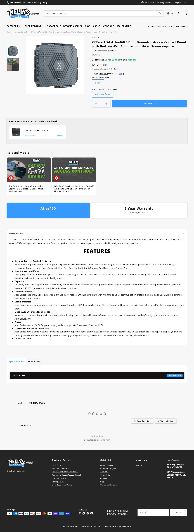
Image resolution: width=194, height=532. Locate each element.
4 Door (99, 83)
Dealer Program (107, 465)
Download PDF (174, 375)
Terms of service (111, 526)
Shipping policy (125, 526)
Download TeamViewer (62, 485)
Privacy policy (68, 526)
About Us (104, 472)
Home (9, 32)
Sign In (139, 465)
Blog (102, 481)
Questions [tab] (23, 425)
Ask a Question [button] (143, 421)
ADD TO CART (29, 136)
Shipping (95, 69)
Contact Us (105, 475)
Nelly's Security (15, 471)
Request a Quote (181, 3)
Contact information (95, 526)
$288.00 (60, 136)
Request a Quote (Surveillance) (65, 472)
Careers (103, 478)
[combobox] (104, 13)
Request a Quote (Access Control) (66, 475)
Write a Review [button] (166, 421)
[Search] (160, 13)
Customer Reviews (108, 485)
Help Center (149, 3)
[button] (178, 13)
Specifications (16, 361)
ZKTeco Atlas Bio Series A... (36, 130)
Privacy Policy (58, 481)
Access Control (21, 32)
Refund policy (80, 526)
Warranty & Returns (164, 3)
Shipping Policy (59, 478)
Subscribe (178, 512)
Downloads (34, 361)
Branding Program (108, 468)
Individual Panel (104, 95)
